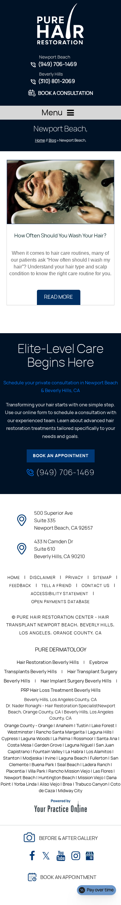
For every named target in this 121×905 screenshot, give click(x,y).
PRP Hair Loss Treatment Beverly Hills (61, 690)
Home (40, 140)
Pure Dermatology (60, 649)
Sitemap (102, 578)
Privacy (74, 578)
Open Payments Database (60, 602)
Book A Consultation (65, 93)
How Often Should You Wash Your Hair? (60, 235)
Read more (58, 297)
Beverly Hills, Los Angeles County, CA (60, 700)
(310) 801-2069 (56, 81)
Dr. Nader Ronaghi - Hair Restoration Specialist (52, 706)
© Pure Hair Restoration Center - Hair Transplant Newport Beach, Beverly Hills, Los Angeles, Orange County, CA (60, 625)
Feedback (20, 586)
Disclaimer (43, 578)
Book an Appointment (60, 456)
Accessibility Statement (59, 594)
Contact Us (96, 586)
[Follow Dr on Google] (89, 854)
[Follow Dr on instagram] (76, 856)
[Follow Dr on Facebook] (32, 856)
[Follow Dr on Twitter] (46, 856)
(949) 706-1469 (57, 64)
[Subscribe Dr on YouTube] (61, 856)
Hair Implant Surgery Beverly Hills (76, 681)
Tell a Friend (56, 586)
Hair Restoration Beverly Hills (48, 662)
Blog (52, 140)
